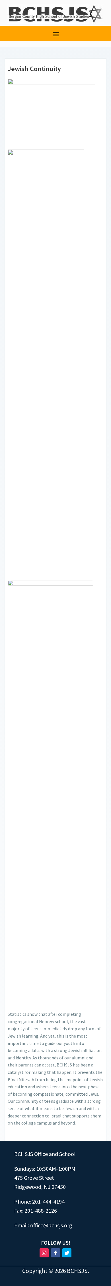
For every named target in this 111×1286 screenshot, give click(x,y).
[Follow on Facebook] (55, 1252)
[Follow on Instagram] (44, 1252)
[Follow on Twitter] (66, 1252)
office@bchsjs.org (51, 1225)
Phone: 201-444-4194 (39, 1201)
